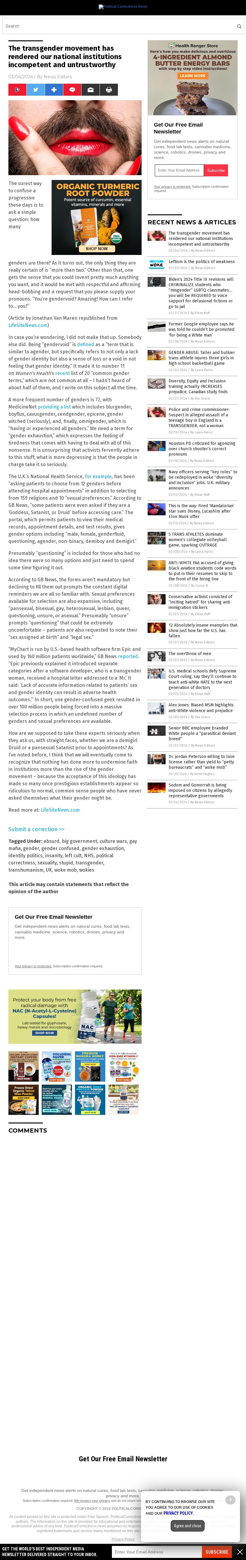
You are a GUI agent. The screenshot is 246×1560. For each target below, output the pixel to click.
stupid (66, 863)
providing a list (54, 407)
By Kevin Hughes (202, 774)
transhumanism (26, 870)
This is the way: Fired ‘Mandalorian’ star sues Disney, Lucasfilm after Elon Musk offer (201, 511)
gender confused (60, 848)
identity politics (25, 855)
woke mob (65, 870)
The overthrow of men (190, 653)
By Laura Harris (202, 370)
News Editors (58, 76)
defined (85, 344)
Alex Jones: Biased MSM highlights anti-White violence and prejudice (201, 707)
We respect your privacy (92, 1500)
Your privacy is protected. (33, 966)
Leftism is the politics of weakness (202, 261)
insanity (53, 855)
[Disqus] (75, 1214)
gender (31, 848)
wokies (86, 870)
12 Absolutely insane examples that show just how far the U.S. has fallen (203, 631)
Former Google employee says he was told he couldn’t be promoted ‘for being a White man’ (201, 329)
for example (98, 476)
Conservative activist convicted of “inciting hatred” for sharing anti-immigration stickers (200, 602)
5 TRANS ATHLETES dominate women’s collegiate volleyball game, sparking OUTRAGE (198, 540)
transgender (89, 863)
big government (79, 841)
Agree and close (187, 1525)
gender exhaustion (103, 848)
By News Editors (203, 251)
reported (128, 656)
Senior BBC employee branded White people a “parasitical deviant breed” (202, 733)
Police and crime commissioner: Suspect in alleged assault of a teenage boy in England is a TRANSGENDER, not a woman (199, 418)
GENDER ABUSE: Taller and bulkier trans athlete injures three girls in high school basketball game (202, 358)
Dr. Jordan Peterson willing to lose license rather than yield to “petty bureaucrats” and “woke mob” (202, 762)
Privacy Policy (123, 1539)
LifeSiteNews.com (27, 325)
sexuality (47, 863)
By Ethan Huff (200, 313)
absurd (51, 841)
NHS (89, 855)
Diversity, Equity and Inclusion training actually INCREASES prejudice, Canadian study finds (198, 386)
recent (62, 373)
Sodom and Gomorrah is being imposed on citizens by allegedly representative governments (200, 790)
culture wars (113, 841)
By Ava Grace (200, 398)
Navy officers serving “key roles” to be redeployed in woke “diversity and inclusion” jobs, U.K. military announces (203, 480)
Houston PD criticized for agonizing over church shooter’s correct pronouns (202, 449)
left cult (73, 855)
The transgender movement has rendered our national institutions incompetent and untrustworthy (201, 239)
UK (49, 870)
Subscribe (217, 1552)
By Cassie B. (199, 586)
